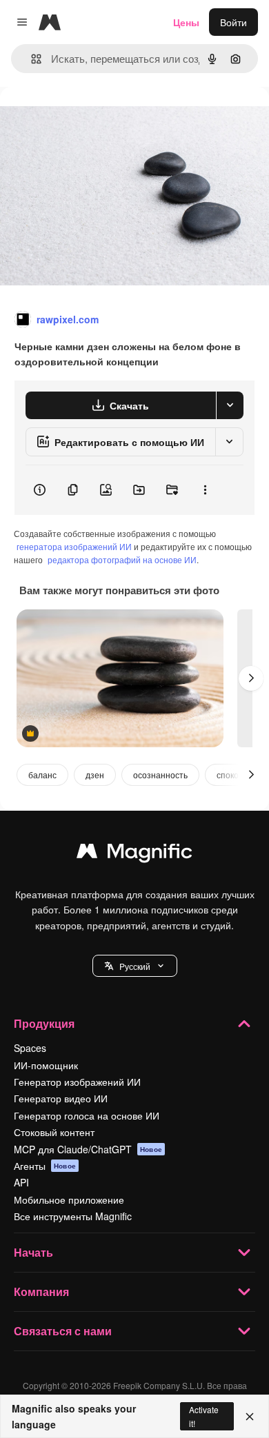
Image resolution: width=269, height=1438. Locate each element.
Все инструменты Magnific (73, 1216)
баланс (42, 774)
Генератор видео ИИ (61, 1098)
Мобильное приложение (69, 1199)
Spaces (30, 1048)
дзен (95, 774)
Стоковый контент (54, 1132)
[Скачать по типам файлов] (229, 405)
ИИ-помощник (46, 1065)
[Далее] (251, 678)
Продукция (44, 1023)
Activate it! (204, 1416)
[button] (134, 966)
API (21, 1182)
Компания (41, 1291)
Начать (33, 1252)
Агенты (45, 1166)
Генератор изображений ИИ (77, 1081)
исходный (92, 118)
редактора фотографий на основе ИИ (122, 559)
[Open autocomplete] (31, 59)
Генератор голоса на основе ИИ (86, 1115)
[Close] (249, 1416)
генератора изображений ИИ (74, 546)
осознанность (160, 774)
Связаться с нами (63, 1331)
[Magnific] (134, 854)
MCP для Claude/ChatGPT (88, 1149)
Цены (186, 22)
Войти (233, 22)
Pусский (134, 966)
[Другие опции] (205, 490)
